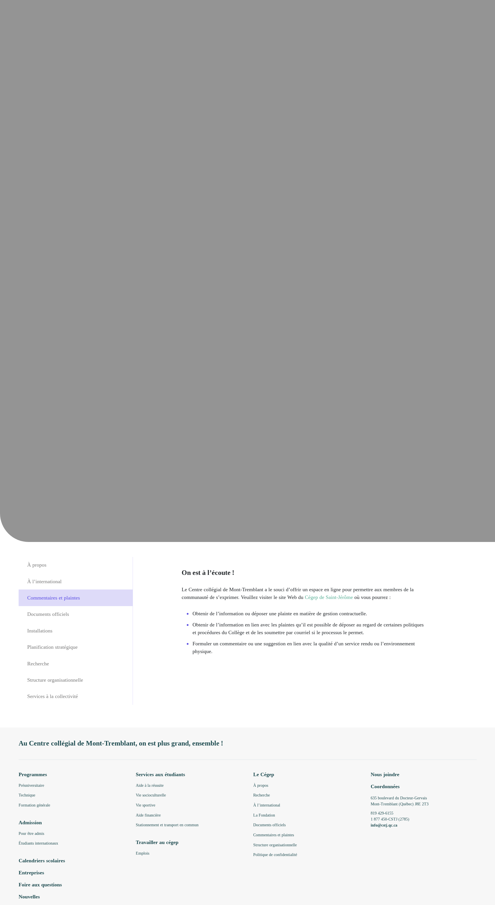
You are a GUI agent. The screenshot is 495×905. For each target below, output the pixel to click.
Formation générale (34, 805)
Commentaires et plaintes (53, 597)
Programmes (33, 774)
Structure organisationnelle (55, 680)
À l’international (44, 581)
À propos (36, 565)
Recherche (38, 663)
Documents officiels (48, 614)
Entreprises (31, 873)
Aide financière (148, 815)
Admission (30, 822)
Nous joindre (385, 774)
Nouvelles (29, 897)
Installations (39, 630)
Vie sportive (145, 805)
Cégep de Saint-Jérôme (329, 597)
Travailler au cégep (157, 842)
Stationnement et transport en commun (167, 825)
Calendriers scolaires (42, 860)
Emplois (142, 853)
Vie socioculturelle (151, 795)
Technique (27, 795)
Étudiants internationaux (38, 843)
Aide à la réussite (150, 785)
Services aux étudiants (160, 774)
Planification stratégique (52, 647)
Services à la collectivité (52, 696)
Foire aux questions (40, 885)
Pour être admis (31, 833)
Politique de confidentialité (275, 855)
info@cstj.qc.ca (384, 825)
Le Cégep (263, 774)
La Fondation (264, 815)
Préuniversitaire (31, 785)
